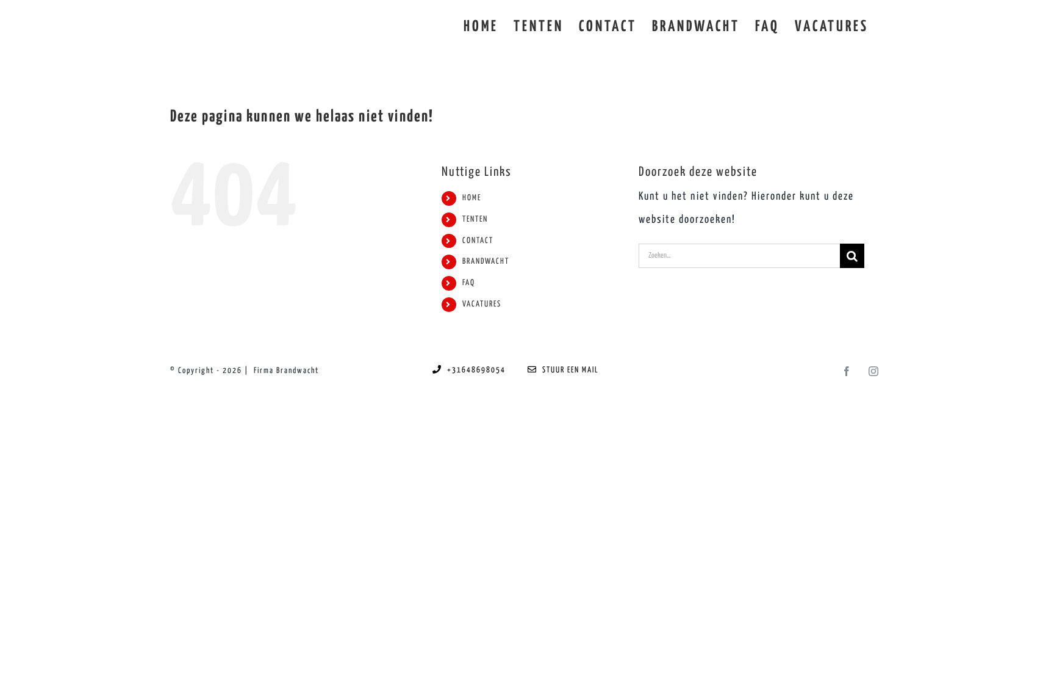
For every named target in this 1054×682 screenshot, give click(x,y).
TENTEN (475, 219)
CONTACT (477, 241)
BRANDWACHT (485, 262)
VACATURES (481, 304)
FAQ (468, 283)
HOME (471, 198)
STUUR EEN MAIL (567, 370)
